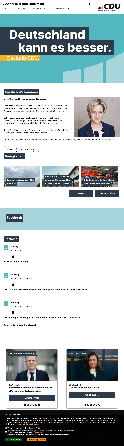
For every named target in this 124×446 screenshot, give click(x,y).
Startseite (8, 9)
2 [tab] (28, 405)
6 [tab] (39, 405)
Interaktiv (59, 9)
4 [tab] (33, 405)
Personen (36, 9)
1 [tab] (25, 405)
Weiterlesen (32, 398)
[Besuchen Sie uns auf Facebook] (89, 4)
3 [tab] (31, 405)
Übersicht (41, 428)
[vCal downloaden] (13, 257)
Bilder (47, 9)
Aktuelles (22, 9)
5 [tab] (36, 405)
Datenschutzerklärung (29, 424)
